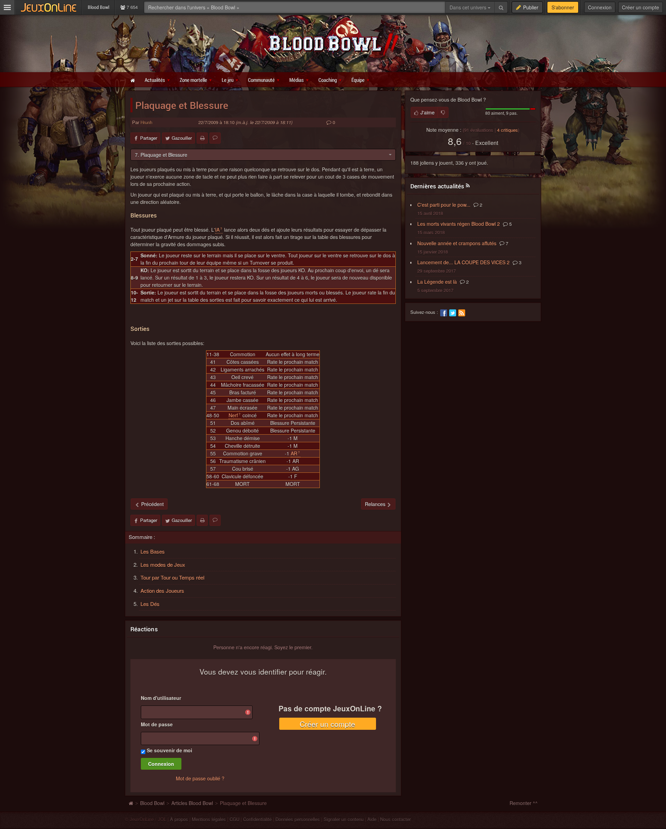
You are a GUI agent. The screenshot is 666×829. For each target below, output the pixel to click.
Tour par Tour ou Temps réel (172, 577)
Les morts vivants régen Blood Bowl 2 (458, 223)
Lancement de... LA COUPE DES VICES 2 (463, 262)
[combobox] (263, 155)
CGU (234, 819)
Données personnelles (297, 819)
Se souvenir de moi (169, 750)
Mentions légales (209, 819)
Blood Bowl (152, 803)
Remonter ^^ (524, 803)
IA (217, 229)
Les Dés (150, 603)
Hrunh (146, 122)
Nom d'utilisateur (161, 697)
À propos (179, 819)
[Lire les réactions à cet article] (215, 138)
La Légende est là (437, 281)
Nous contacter (395, 819)
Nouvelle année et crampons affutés (456, 243)
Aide (371, 819)
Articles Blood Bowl (192, 803)
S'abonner (563, 7)
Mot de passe (157, 724)
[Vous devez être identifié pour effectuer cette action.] (443, 112)
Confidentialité (257, 819)
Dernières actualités (437, 186)
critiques (507, 130)
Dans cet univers (469, 7)
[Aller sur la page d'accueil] (130, 803)
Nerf (233, 415)
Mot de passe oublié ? (200, 778)
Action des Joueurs (162, 590)
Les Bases (152, 551)
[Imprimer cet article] (202, 138)
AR (294, 453)
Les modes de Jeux (162, 564)
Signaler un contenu (344, 819)
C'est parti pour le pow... (443, 204)
